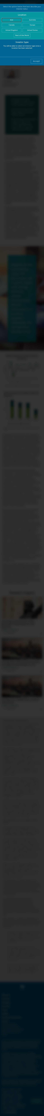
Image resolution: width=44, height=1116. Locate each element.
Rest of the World (22, 35)
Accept (36, 61)
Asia (11, 20)
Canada (11, 25)
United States (32, 30)
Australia (32, 20)
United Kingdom (12, 30)
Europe (32, 25)
